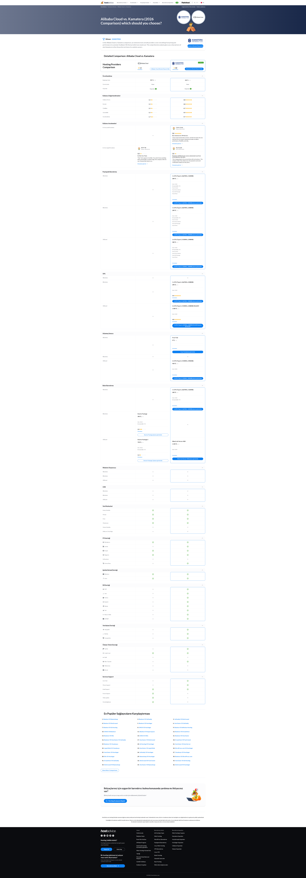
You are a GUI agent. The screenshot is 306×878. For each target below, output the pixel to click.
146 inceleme (175, 69)
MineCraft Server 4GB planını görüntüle (187, 458)
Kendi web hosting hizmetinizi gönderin (142, 846)
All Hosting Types (159, 833)
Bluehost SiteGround (110, 723)
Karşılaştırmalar (144, 2)
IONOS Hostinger (145, 727)
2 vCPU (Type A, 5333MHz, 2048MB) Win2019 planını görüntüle (187, 325)
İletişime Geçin (140, 836)
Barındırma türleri (122, 2)
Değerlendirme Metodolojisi (189, 6)
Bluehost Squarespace (147, 731)
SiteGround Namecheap (112, 764)
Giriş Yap (119, 849)
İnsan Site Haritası (141, 839)
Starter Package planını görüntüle (153, 434)
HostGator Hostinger (111, 752)
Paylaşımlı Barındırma (160, 842)
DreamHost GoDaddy (111, 760)
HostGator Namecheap (147, 764)
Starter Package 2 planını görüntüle (153, 460)
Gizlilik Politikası (141, 861)
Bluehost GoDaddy (145, 719)
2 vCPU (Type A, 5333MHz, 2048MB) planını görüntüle (188, 266)
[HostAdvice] (107, 2)
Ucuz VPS (157, 852)
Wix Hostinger (109, 756)
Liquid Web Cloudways (112, 748)
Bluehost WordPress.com (183, 756)
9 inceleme (140, 69)
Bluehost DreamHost (182, 731)
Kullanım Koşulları (141, 865)
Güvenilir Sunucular (159, 858)
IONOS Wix (144, 735)
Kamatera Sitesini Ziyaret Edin (195, 46)
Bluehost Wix (109, 735)
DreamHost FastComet (183, 740)
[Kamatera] (195, 41)
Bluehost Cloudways (111, 744)
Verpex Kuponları (177, 849)
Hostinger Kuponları (177, 842)
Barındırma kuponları (170, 2)
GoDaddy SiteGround (181, 719)
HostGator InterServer (183, 744)
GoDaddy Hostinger (146, 752)
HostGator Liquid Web (147, 748)
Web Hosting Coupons (178, 833)
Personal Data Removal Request (142, 857)
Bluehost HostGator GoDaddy (115, 740)
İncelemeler (133, 2)
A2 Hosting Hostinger (147, 744)
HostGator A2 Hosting (182, 760)
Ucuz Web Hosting (159, 845)
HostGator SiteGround (147, 740)
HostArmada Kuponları (178, 839)
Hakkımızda (139, 833)
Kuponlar (153, 89)
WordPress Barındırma (160, 839)
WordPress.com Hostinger (184, 748)
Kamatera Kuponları (177, 836)
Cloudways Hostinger (182, 752)
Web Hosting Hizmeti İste (143, 850)
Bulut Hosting (158, 855)
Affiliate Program (141, 842)
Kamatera (116, 39)
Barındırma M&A (112, 866)
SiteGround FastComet (147, 760)
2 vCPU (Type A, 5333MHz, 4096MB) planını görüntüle (188, 378)
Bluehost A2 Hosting (110, 727)
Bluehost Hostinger (145, 723)
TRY (196, 2)
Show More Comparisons (109, 770)
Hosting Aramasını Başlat (116, 801)
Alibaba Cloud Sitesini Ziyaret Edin (160, 69)
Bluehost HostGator (182, 735)
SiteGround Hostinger (182, 764)
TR (203, 2)
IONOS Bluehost (110, 731)
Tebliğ (138, 853)
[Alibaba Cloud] (143, 63)
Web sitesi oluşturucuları (161, 865)
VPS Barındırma (158, 849)
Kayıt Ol (106, 849)
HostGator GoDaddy (181, 723)
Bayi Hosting (157, 861)
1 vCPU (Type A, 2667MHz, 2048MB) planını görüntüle (188, 234)
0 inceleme (174, 199)
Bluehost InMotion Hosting (183, 727)
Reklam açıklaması (201, 6)
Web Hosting (158, 836)
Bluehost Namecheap (110, 719)
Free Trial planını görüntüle (188, 352)
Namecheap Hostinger (147, 756)
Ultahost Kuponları (177, 845)
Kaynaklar (155, 2)
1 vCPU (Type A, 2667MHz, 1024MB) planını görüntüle (188, 203)
